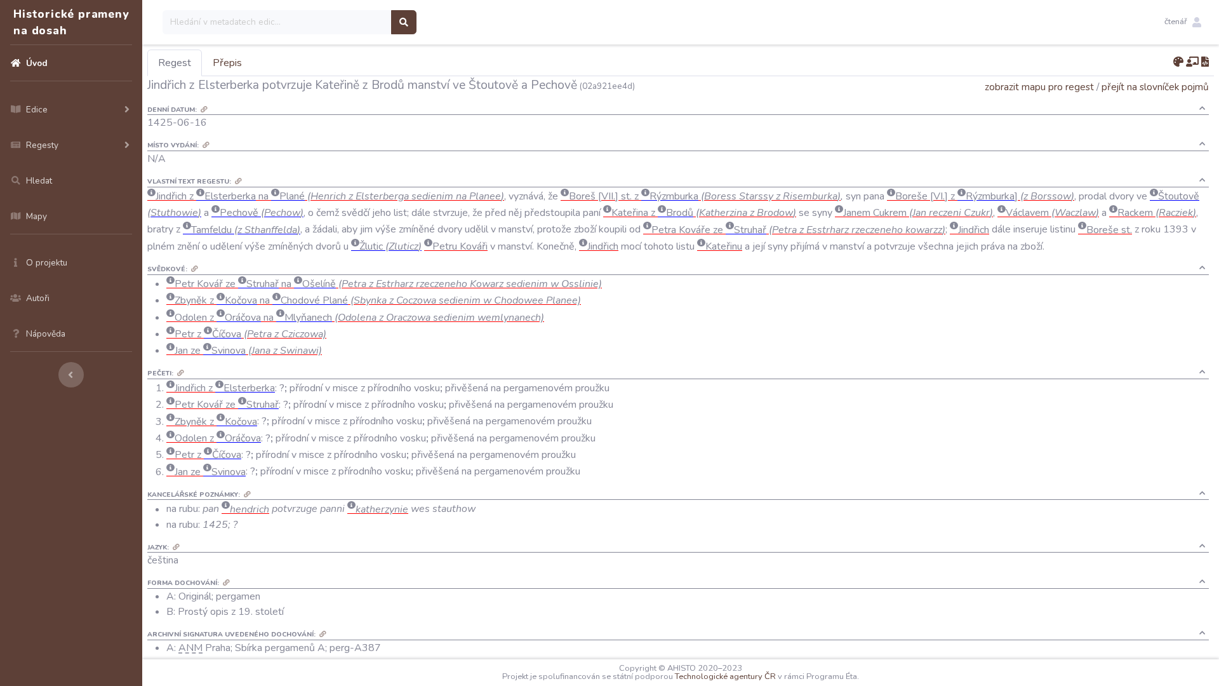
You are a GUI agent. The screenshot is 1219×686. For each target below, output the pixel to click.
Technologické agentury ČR (725, 676)
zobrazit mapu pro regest (1039, 86)
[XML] (1205, 62)
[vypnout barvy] (1178, 62)
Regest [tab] (174, 63)
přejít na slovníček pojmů (1155, 86)
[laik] (1192, 62)
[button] (1183, 22)
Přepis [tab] (227, 63)
